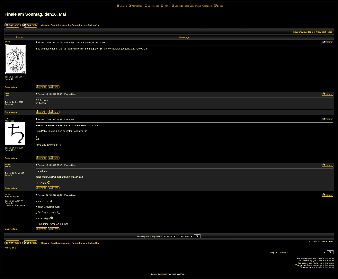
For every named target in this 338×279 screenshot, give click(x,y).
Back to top (11, 87)
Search (123, 6)
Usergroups (153, 6)
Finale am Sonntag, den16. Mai (35, 14)
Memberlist (137, 6)
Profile (167, 6)
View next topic (324, 32)
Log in (220, 6)
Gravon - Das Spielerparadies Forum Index (63, 25)
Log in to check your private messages (193, 6)
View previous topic (303, 32)
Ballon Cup (94, 25)
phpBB (163, 274)
